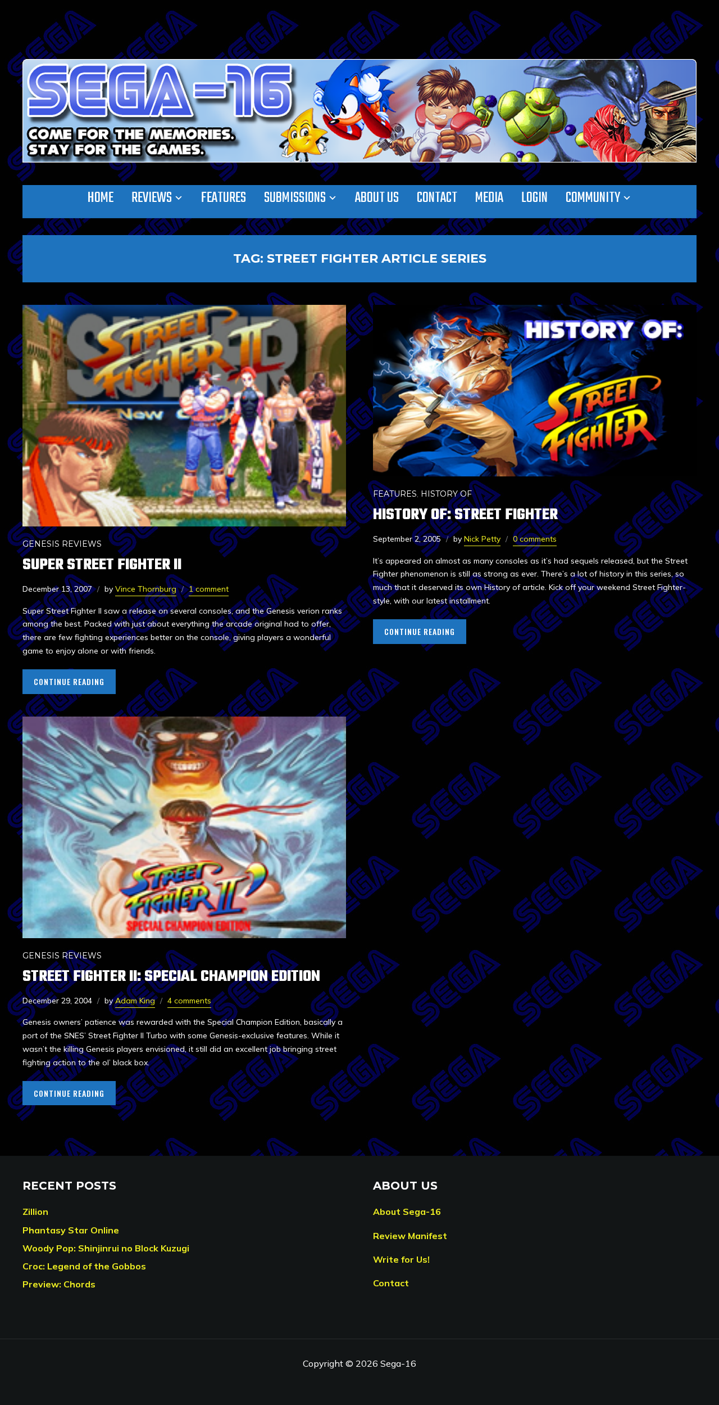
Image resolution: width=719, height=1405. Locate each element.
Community (593, 198)
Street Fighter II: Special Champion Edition (171, 977)
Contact (437, 198)
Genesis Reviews (62, 544)
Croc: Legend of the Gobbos (84, 1266)
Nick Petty (482, 539)
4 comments (189, 1001)
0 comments (535, 539)
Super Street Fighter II (101, 565)
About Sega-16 (407, 1211)
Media (489, 198)
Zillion (35, 1211)
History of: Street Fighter (465, 515)
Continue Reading (69, 681)
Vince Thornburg (145, 589)
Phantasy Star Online (70, 1230)
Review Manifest (410, 1235)
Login (534, 198)
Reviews (151, 198)
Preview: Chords (58, 1284)
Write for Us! (401, 1259)
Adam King (135, 1001)
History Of (446, 494)
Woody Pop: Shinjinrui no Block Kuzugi (105, 1248)
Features (223, 198)
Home (100, 198)
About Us (377, 198)
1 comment (209, 589)
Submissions (295, 198)
